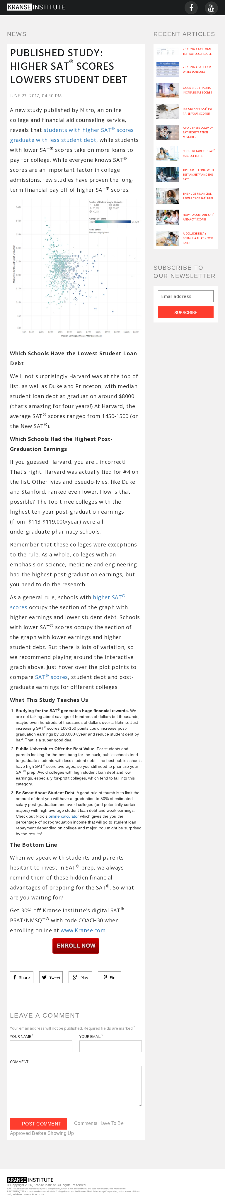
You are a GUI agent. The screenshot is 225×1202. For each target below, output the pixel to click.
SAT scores (51, 676)
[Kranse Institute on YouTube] (211, 7)
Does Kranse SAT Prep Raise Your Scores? (198, 111)
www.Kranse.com (83, 930)
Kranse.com (120, 1188)
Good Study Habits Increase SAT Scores (197, 90)
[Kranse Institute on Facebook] (191, 7)
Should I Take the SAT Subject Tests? (199, 153)
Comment (19, 1061)
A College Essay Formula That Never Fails (198, 238)
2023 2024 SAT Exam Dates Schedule (197, 69)
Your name (21, 1036)
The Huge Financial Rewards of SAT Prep (198, 196)
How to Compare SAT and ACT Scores (198, 217)
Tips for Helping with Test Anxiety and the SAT (198, 175)
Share (24, 977)
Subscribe (185, 312)
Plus (84, 977)
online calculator (64, 816)
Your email (91, 1036)
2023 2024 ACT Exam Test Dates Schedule (197, 51)
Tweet (54, 977)
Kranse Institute (45, 1185)
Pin (112, 977)
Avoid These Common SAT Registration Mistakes (198, 132)
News (17, 34)
